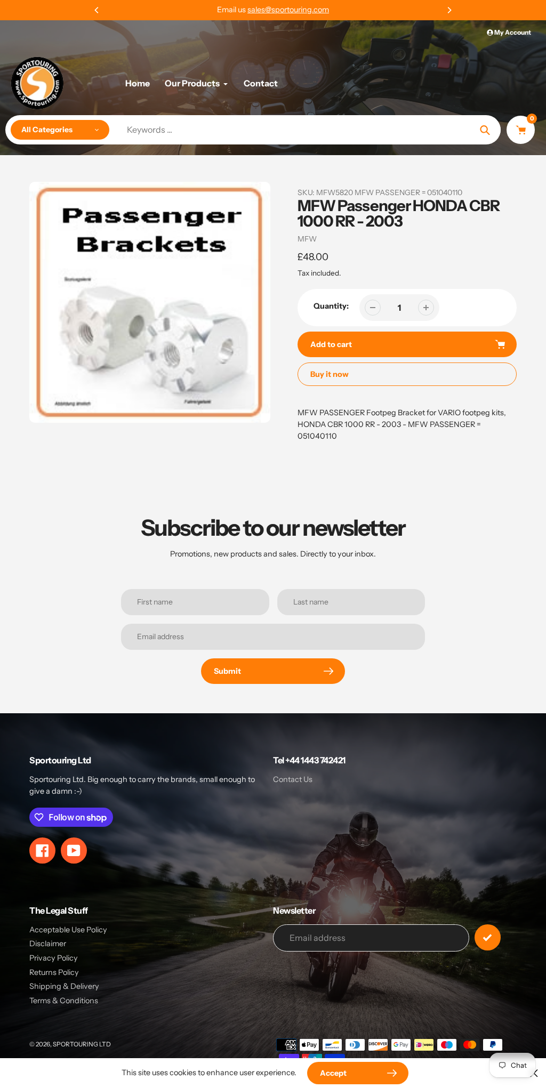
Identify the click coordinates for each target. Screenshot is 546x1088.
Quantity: (331, 306)
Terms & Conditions (63, 1000)
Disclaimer (47, 943)
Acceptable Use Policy (68, 929)
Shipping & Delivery (64, 986)
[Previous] (97, 10)
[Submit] (488, 937)
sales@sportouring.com (288, 9)
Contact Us (292, 779)
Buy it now (329, 374)
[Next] (449, 10)
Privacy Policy (53, 958)
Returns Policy (54, 972)
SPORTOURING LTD (82, 1044)
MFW (307, 239)
